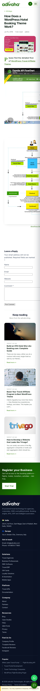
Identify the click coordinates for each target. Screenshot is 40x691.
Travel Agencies (8, 558)
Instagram (5, 651)
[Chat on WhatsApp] (34, 678)
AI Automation (7, 577)
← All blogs (8, 11)
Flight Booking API (29, 662)
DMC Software (7, 564)
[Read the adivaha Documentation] (30, 4)
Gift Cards (5, 570)
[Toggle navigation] (35, 3)
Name (6, 265)
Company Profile (8, 641)
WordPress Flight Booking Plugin (15, 673)
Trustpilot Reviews (8, 644)
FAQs (4, 623)
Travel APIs (6, 589)
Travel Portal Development (13, 666)
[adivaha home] (11, 4)
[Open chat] (34, 685)
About (4, 601)
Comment (9, 286)
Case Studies (7, 620)
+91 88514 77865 (13, 545)
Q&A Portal (6, 626)
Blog (3, 616)
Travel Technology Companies (14, 669)
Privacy (4, 629)
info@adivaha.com (13, 543)
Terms (4, 632)
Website (7, 279)
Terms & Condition (20, 685)
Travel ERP (6, 567)
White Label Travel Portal (10, 662)
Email (6, 272)
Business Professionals (10, 561)
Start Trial (9, 486)
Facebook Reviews (9, 648)
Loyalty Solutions (8, 574)
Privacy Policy (7, 685)
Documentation (7, 592)
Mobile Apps (6, 580)
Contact (5, 607)
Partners (5, 604)
